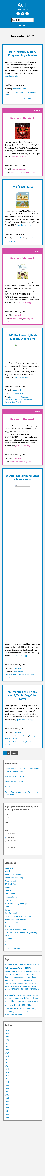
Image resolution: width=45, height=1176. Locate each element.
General (8, 890)
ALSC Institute (21, 971)
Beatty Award (18, 977)
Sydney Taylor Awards (16, 1015)
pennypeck (17, 238)
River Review (10, 787)
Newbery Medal (28, 1001)
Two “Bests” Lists (22, 186)
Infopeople (10, 994)
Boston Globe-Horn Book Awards (22, 980)
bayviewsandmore (19, 89)
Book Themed (10, 881)
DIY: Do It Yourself (12, 884)
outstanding (30, 172)
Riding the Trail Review (14, 781)
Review (7, 926)
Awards (16, 393)
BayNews (9, 977)
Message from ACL (12, 897)
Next (14, 753)
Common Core (14, 397)
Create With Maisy (16, 462)
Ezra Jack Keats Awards (15, 992)
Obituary (8, 910)
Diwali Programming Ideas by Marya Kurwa (22, 477)
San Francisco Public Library (16, 929)
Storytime (13, 1012)
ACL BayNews (36, 964)
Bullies (11, 172)
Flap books (29, 992)
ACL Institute (11, 967)
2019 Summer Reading (24, 964)
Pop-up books (18, 1008)
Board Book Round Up (14, 874)
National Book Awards (14, 1001)
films (23, 98)
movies (28, 98)
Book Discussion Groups (14, 877)
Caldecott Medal (10, 983)
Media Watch (10, 894)
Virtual (7, 945)
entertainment (14, 98)
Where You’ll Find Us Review (16, 776)
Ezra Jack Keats (16, 399)
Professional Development (15, 919)
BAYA (17, 974)
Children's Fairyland (10, 986)
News (34, 238)
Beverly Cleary (27, 977)
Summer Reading (24, 1012)
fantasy (23, 992)
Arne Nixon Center (10, 974)
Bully (17, 172)
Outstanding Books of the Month (18, 916)
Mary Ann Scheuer (9, 998)
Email (7, 830)
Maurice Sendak (19, 998)
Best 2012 (13, 241)
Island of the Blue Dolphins (19, 742)
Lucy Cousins (28, 462)
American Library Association (32, 971)
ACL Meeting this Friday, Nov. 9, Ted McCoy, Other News (22, 695)
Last (6, 822)
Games (7, 887)
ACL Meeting (24, 967)
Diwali (11, 678)
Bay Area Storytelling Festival (26, 974)
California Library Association (26, 983)
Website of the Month (13, 948)
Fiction (22, 172)
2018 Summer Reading (11, 964)
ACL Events (18, 736)
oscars (7, 101)
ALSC (15, 971)
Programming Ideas (26, 674)
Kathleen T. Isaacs (15, 319)
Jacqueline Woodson (22, 995)
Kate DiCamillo (33, 995)
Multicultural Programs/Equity (17, 903)
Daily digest (10, 837)
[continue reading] (12, 76)
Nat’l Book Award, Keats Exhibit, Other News (22, 337)
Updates (8, 942)
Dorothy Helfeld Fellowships (23, 988)
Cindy (17, 986)
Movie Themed (19, 92)
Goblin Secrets (28, 399)
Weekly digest (11, 840)
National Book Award (13, 402)
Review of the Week (22, 118)
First (7, 814)
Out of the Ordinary (12, 913)
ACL (22, 5)
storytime (8, 938)
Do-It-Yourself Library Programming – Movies (22, 53)
